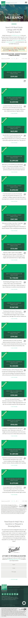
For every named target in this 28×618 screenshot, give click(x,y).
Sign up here (21, 50)
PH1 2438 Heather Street (14, 450)
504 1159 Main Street (13, 333)
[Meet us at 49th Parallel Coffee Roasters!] (14, 553)
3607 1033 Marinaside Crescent (14, 274)
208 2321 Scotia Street (14, 245)
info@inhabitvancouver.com (14, 559)
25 (16, 58)
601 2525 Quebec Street (14, 186)
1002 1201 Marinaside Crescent (14, 157)
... (15, 58)
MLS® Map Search (16, 35)
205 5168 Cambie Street (14, 73)
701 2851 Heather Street (14, 98)
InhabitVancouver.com (8, 604)
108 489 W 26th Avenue (14, 303)
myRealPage (4, 605)
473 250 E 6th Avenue (14, 127)
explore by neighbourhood (18, 40)
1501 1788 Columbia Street (14, 391)
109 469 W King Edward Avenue (14, 362)
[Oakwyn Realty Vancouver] (24, 603)
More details (14, 113)
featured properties (10, 42)
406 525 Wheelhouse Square (14, 479)
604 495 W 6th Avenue (14, 421)
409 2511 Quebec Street (14, 215)
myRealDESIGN (12, 605)
